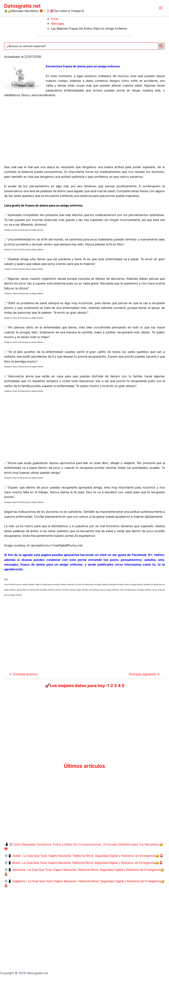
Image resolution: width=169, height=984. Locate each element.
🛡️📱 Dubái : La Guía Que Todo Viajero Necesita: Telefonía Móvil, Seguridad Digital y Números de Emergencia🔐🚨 (83, 856)
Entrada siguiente (144, 674)
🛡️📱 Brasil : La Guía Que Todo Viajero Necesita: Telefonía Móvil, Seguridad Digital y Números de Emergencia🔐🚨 (83, 863)
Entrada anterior (23, 674)
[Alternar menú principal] (160, 8)
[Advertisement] (84, 131)
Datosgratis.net (22, 6)
